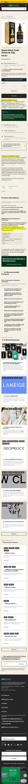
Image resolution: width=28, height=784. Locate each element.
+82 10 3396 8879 (6, 723)
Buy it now (14, 95)
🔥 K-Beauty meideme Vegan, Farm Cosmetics (12, 427)
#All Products (9, 16)
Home (2, 16)
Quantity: (3, 83)
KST (19, 686)
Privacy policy (13, 763)
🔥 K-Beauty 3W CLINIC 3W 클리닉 (12, 490)
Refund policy (7, 763)
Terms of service (21, 763)
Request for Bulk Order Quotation (14, 79)
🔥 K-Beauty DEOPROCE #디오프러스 (13, 459)
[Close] (18, 768)
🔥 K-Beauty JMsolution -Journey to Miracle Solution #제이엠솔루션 (13, 363)
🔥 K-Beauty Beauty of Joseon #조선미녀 (13, 522)
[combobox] (14, 8)
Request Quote (14, 779)
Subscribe (14, 758)
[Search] (25, 8)
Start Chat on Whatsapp (8, 118)
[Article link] (14, 358)
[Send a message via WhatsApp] (25, 776)
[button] (2, 5)
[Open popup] (16, 63)
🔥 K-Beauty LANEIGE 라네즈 (10, 396)
